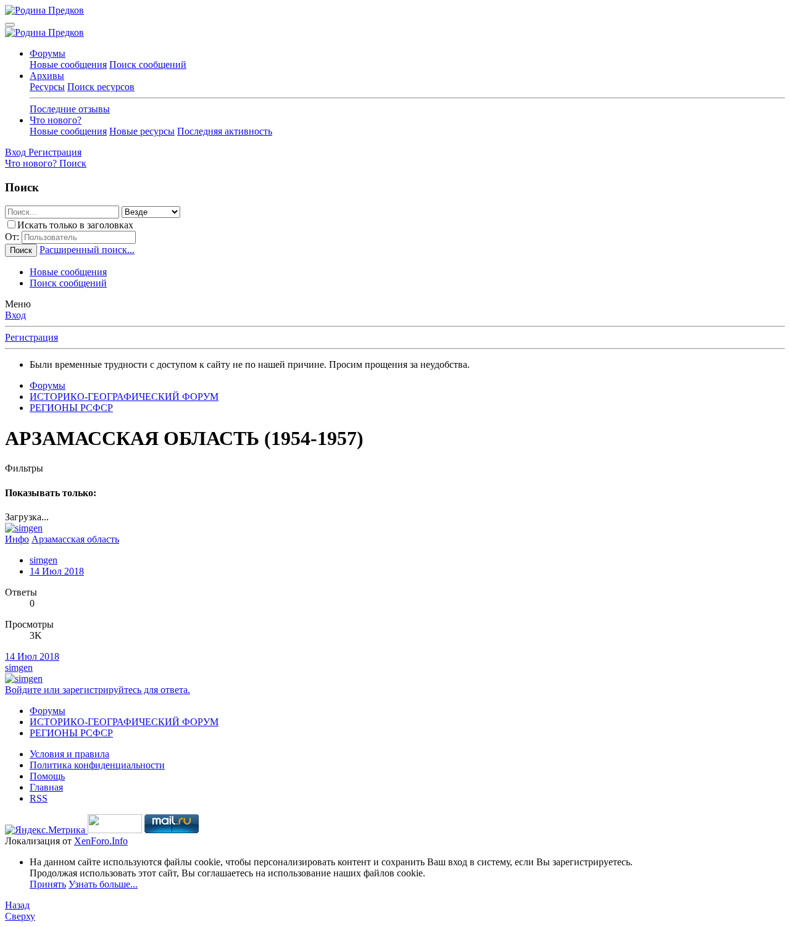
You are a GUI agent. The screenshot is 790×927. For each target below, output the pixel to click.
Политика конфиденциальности (97, 765)
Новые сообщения (68, 64)
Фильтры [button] (24, 468)
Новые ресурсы (142, 131)
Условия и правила (69, 754)
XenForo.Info (101, 841)
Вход (15, 315)
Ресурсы (47, 86)
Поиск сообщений (147, 64)
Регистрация (31, 337)
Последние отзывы (70, 109)
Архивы (47, 75)
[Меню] (10, 25)
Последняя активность (224, 131)
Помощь (47, 776)
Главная (46, 787)
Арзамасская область (75, 539)
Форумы (47, 53)
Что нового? (55, 120)
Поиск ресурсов (101, 86)
